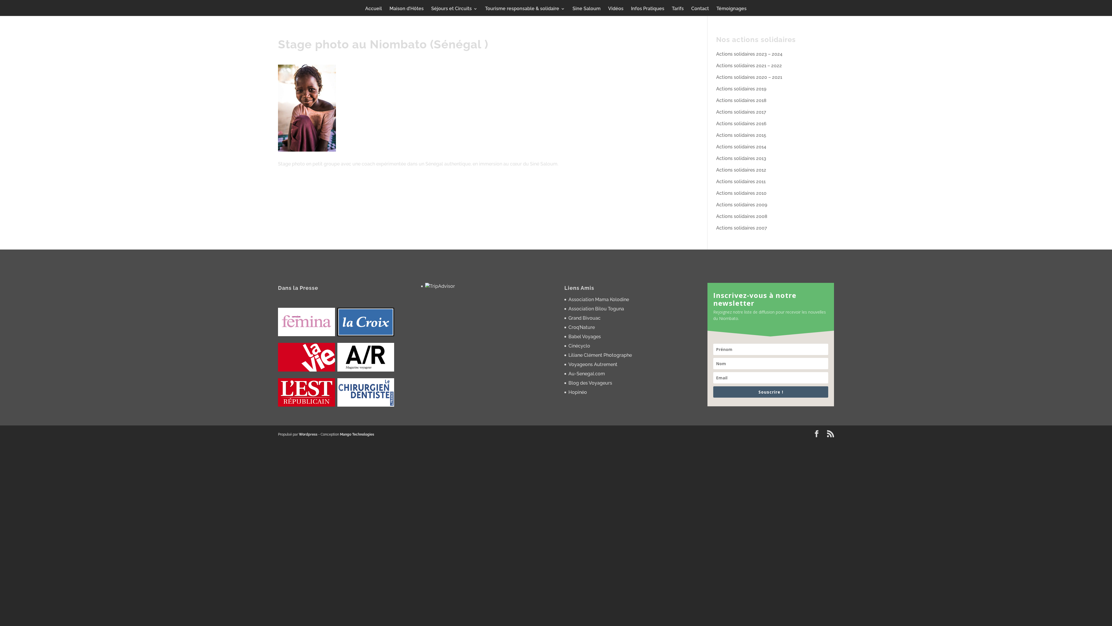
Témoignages (731, 9)
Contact (700, 9)
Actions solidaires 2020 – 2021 (749, 77)
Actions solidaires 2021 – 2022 (749, 65)
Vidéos (615, 9)
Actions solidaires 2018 (741, 100)
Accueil (373, 9)
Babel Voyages (584, 336)
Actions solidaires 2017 (741, 112)
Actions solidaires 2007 (741, 228)
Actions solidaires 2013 (741, 158)
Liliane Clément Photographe (600, 355)
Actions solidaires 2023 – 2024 (749, 54)
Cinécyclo (579, 346)
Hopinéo (577, 392)
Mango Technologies (357, 434)
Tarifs (678, 9)
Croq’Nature (581, 327)
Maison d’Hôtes (406, 9)
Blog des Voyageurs (590, 383)
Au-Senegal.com (586, 373)
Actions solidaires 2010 (741, 193)
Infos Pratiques (647, 9)
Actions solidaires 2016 (741, 123)
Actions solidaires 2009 (741, 205)
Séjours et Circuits (451, 9)
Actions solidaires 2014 (741, 147)
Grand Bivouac (584, 318)
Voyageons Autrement (592, 364)
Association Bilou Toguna (596, 309)
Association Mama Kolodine (598, 299)
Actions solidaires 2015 (741, 135)
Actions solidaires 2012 (741, 170)
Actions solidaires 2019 (741, 89)
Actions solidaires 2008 (741, 216)
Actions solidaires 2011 (741, 181)
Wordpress (308, 434)
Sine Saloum (587, 9)
